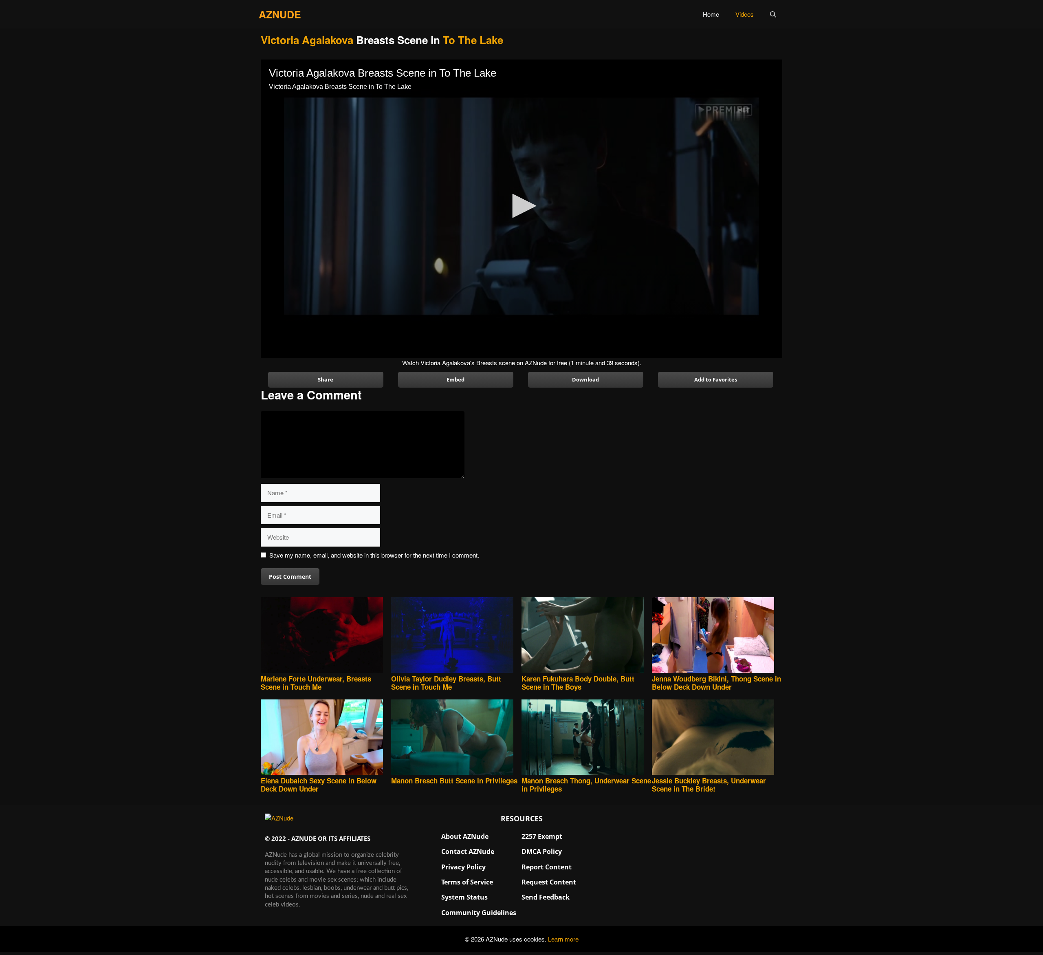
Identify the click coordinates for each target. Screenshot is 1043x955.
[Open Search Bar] (773, 14)
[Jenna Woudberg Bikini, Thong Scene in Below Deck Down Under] (717, 635)
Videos (744, 14)
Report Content (547, 866)
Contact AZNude (467, 851)
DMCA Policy (542, 851)
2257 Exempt (542, 836)
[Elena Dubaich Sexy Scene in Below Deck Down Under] (326, 737)
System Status (464, 897)
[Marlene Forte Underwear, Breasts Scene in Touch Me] (326, 635)
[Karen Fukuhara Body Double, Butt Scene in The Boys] (587, 635)
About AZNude (464, 836)
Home (711, 14)
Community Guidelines (478, 912)
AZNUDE (280, 14)
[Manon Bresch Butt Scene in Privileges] (456, 737)
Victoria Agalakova (307, 39)
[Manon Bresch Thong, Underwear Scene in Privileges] (587, 737)
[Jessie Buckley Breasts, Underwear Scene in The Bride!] (717, 737)
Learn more (563, 939)
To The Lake (473, 39)
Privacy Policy (463, 866)
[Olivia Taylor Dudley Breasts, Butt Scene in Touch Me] (456, 635)
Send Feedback (546, 897)
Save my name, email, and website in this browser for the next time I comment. (374, 555)
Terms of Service (467, 882)
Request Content (549, 882)
